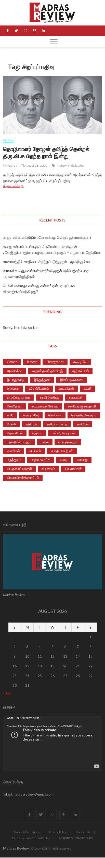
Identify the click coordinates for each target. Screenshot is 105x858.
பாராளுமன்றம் (67, 442)
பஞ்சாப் (37, 433)
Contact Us (83, 832)
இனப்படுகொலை (71, 380)
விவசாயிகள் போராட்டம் (23, 478)
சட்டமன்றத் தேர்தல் (45, 406)
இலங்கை (13, 388)
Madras (11, 165)
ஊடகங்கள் (66, 388)
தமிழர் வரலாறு (57, 424)
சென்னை (55, 415)
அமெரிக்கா (14, 371)
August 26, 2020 (35, 165)
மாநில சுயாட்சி (40, 460)
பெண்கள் (13, 451)
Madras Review (16, 848)
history (62, 165)
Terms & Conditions (27, 832)
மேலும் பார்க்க (19, 186)
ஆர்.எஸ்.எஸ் (80, 371)
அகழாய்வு (80, 362)
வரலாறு (82, 460)
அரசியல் (8, 140)
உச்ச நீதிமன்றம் (39, 388)
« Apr (7, 693)
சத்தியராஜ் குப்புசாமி (82, 406)
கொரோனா (14, 406)
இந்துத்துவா (42, 380)
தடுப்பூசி (31, 424)
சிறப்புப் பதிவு (76, 165)
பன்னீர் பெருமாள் (63, 433)
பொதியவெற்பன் (62, 451)
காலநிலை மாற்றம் (18, 397)
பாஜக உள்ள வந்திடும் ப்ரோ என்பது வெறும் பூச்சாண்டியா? (47, 237)
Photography (55, 362)
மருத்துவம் (14, 460)
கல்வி (87, 388)
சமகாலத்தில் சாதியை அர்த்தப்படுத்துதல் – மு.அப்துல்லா (46, 261)
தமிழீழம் (82, 424)
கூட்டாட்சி (76, 397)
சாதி (10, 415)
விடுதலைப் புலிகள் (19, 469)
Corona (12, 362)
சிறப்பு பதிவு (31, 415)
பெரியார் (35, 451)
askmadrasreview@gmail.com (30, 794)
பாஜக (45, 442)
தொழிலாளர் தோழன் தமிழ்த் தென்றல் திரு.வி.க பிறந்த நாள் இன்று (46, 152)
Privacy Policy (58, 832)
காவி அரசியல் (49, 397)
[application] (52, 743)
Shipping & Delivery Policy (76, 837)
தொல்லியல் (15, 433)
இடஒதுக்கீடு (15, 380)
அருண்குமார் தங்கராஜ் (47, 371)
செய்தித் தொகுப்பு (83, 415)
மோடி (63, 460)
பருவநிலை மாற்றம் (19, 442)
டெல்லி (11, 424)
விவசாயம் (48, 469)
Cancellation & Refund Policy (31, 838)
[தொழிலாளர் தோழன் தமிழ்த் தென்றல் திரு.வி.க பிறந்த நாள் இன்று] (52, 105)
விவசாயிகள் (73, 469)
